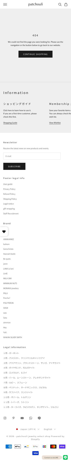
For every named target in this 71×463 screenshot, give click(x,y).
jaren (5, 263)
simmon (7, 322)
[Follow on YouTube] (22, 418)
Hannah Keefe (9, 253)
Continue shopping (35, 54)
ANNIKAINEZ (8, 239)
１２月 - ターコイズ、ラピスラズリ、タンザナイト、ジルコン (31, 407)
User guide (7, 184)
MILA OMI (7, 278)
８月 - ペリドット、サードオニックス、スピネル (25, 387)
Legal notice (8, 203)
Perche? (6, 297)
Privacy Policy (9, 188)
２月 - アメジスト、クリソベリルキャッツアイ (24, 358)
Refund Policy (9, 193)
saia (5, 312)
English (48, 429)
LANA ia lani (8, 268)
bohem (6, 244)
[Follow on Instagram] (5, 418)
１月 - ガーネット (11, 353)
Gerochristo (8, 248)
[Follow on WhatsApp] (30, 418)
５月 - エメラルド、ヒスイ (15, 372)
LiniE (5, 273)
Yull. (5, 332)
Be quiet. (7, 258)
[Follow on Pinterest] (13, 418)
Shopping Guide (10, 122)
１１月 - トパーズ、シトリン (16, 402)
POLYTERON (8, 302)
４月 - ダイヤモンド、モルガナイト (19, 367)
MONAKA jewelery (11, 288)
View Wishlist (55, 122)
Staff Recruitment (10, 213)
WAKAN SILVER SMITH (12, 337)
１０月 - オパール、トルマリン (17, 397)
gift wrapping (9, 208)
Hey (5, 327)
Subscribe (14, 166)
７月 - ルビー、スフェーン (15, 382)
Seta (5, 317)
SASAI (5, 307)
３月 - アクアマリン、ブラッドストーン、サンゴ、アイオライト (32, 362)
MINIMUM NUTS (10, 283)
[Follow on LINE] (39, 418)
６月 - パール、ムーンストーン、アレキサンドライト (27, 377)
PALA (5, 293)
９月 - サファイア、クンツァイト (18, 392)
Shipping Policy (10, 198)
